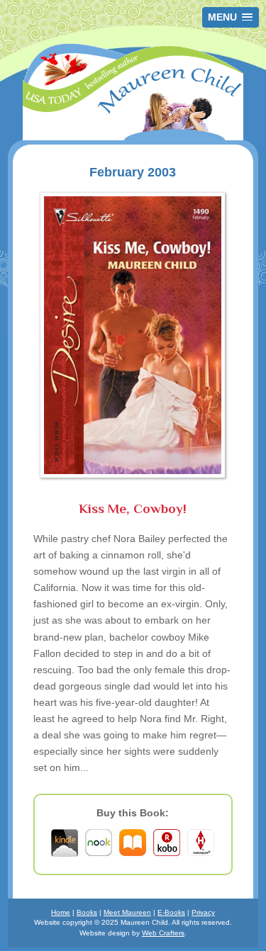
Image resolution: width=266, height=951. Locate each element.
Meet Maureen (127, 912)
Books (87, 912)
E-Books (171, 912)
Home (60, 912)
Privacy (203, 912)
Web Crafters (163, 933)
